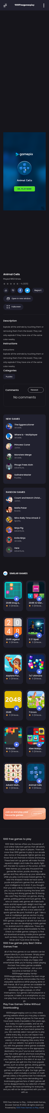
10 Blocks (10, 748)
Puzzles (9, 376)
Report (38, 290)
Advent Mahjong (14, 785)
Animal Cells (35, 785)
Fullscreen (16, 306)
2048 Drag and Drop (16, 602)
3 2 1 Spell (34, 639)
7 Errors (33, 712)
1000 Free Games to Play (27, 1107)
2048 (8, 712)
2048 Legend (12, 639)
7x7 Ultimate (35, 675)
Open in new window (20, 298)
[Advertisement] (24, 40)
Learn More (37, 814)
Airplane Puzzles (14, 675)
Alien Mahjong (36, 748)
